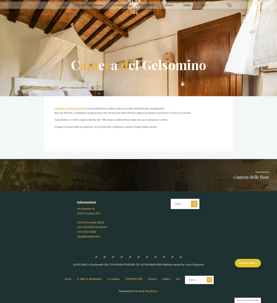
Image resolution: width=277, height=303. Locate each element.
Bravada (137, 291)
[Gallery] (164, 257)
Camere (138, 52)
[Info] (172, 257)
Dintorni (152, 279)
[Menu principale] (228, 5)
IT (7, 4)
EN (4, 4)
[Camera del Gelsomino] (138, 257)
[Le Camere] (113, 257)
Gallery (166, 279)
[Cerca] (194, 204)
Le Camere (113, 279)
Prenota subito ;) (247, 263)
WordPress (151, 291)
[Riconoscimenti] (181, 257)
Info (178, 279)
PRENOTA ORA (133, 279)
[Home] (96, 257)
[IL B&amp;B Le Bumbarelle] (105, 257)
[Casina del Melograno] (121, 257)
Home (68, 279)
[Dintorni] (155, 257)
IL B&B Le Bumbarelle (89, 279)
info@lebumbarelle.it (88, 236)
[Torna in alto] (264, 290)
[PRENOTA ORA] (147, 257)
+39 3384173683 (87, 231)
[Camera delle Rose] (130, 257)
